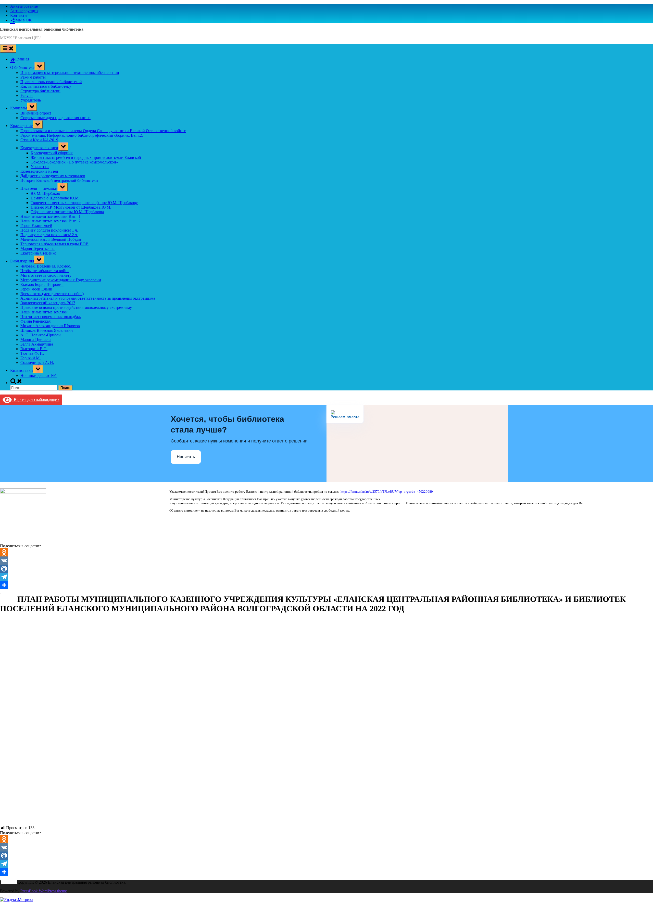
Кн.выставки (21, 370)
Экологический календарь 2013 (47, 303)
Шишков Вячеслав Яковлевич (46, 330)
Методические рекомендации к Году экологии (60, 280)
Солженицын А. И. (37, 362)
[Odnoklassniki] (326, 552)
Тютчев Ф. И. (32, 353)
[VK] (326, 560)
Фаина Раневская (35, 321)
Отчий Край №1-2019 (39, 140)
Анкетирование (24, 6)
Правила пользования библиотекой (51, 82)
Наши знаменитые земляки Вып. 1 (50, 216)
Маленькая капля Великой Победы (50, 239)
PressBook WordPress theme (43, 891)
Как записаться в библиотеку (45, 86)
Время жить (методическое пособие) (52, 293)
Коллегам (18, 108)
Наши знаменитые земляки (44, 312)
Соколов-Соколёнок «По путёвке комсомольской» (74, 162)
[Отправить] (326, 585)
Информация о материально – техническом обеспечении (69, 72)
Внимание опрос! (35, 113)
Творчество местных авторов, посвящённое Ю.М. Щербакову (84, 202)
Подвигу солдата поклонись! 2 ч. (49, 235)
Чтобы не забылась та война (44, 271)
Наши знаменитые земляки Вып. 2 (50, 221)
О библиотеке (22, 67)
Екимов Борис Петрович (42, 284)
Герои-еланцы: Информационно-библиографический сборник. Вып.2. (81, 135)
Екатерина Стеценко (38, 253)
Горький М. (30, 358)
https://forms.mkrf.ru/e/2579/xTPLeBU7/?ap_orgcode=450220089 (387, 491)
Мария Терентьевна (37, 248)
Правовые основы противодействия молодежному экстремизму (76, 307)
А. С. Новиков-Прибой (40, 335)
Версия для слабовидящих (35, 399)
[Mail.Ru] (326, 569)
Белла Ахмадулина (36, 344)
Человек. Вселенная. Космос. (45, 266)
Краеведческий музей (39, 171)
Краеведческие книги (39, 148)
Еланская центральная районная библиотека (41, 29)
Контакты (18, 15)
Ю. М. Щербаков (45, 193)
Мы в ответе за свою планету (45, 275)
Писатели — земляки (38, 188)
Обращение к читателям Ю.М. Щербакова (67, 212)
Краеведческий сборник (52, 153)
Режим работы (33, 77)
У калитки (40, 166)
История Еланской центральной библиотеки (59, 180)
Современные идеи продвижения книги (55, 118)
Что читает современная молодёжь (50, 316)
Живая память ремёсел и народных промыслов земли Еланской (86, 157)
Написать (186, 457)
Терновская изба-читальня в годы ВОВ (54, 244)
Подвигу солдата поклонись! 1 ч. (49, 230)
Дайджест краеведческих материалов (52, 176)
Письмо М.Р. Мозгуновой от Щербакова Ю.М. (71, 207)
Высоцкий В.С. (33, 349)
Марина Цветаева (35, 339)
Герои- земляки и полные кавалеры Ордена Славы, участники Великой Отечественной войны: (103, 131)
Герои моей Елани (36, 289)
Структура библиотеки (40, 91)
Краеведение (21, 125)
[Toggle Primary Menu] (8, 48)
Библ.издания (22, 261)
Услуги (26, 95)
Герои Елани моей (36, 225)
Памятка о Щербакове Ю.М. (55, 198)
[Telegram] (326, 577)
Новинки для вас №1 (38, 375)
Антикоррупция (24, 11)
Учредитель (30, 100)
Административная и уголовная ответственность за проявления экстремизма (87, 298)
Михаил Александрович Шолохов (50, 326)
